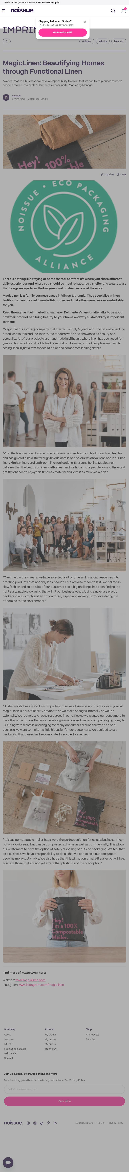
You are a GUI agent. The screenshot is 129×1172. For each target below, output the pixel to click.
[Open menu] (4, 10)
